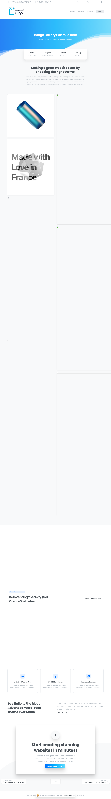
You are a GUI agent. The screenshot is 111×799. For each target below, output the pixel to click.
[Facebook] (101, 2)
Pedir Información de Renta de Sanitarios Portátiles (21, 1)
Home (41, 40)
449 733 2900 (93, 2)
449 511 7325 (83, 2)
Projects (48, 40)
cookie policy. (68, 795)
